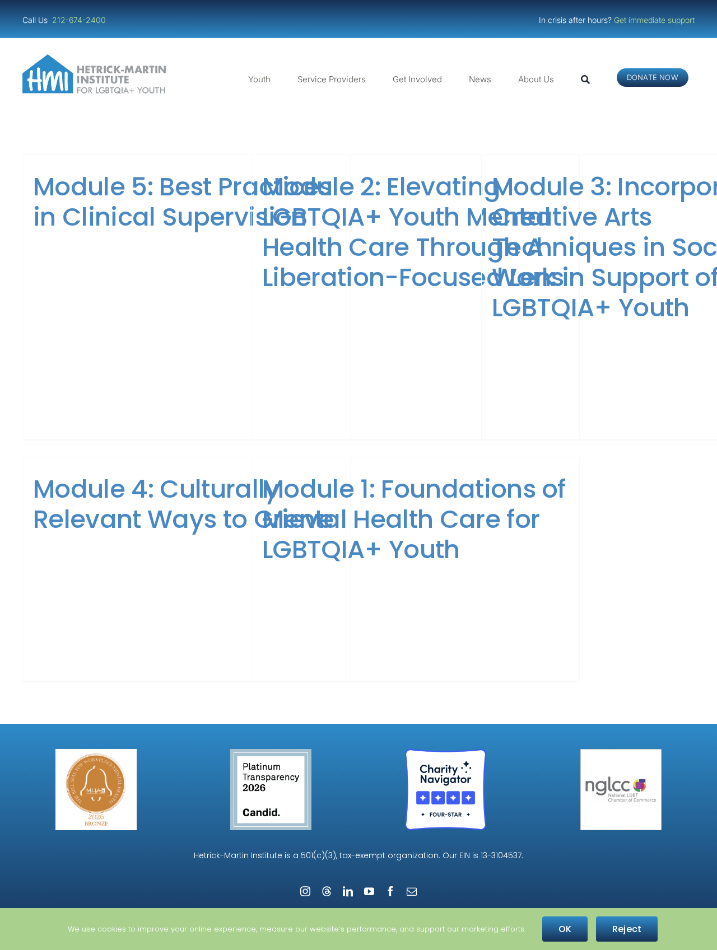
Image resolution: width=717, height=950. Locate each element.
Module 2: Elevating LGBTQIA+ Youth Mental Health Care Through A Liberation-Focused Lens (413, 232)
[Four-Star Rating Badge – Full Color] (445, 753)
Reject (626, 929)
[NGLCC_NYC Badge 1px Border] (621, 753)
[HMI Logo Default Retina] (96, 58)
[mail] (412, 891)
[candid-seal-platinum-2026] (270, 753)
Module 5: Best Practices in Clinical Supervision (182, 202)
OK (564, 929)
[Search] (585, 79)
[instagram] (305, 891)
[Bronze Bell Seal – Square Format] (96, 753)
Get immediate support (654, 20)
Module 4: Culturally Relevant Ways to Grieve (183, 504)
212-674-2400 (80, 20)
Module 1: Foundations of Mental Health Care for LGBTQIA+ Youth (414, 519)
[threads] (327, 891)
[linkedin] (348, 891)
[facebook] (390, 891)
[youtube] (369, 891)
